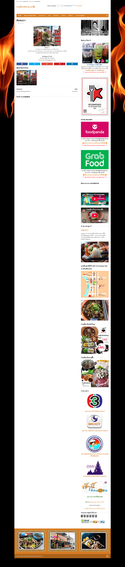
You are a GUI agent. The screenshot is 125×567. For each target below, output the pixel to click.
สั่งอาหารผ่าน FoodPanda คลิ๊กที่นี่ (94, 143)
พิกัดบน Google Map (30, 15)
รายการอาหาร (42, 15)
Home (19, 15)
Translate (79, 6)
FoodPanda (89, 70)
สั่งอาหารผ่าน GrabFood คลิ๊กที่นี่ (95, 175)
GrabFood (100, 70)
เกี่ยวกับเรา (56, 15)
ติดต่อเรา (71, 15)
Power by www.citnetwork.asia (34, 556)
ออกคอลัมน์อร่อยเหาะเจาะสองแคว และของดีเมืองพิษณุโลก (94, 455)
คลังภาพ (64, 15)
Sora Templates (20, 556)
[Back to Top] (107, 556)
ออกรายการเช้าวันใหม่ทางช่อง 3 (95, 411)
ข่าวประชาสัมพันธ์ (80, 15)
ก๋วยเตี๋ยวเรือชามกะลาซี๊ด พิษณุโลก (94, 509)
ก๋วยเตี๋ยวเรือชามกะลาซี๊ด (25, 7)
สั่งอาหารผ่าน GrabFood (34, 1)
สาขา (49, 15)
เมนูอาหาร (84, 230)
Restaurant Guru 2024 (96, 502)
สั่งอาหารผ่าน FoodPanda (22, 1)
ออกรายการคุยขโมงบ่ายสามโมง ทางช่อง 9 (95, 431)
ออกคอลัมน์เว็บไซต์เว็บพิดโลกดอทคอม (94, 476)
